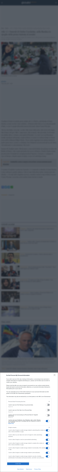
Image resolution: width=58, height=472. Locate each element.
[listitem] (29, 401)
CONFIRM (18, 463)
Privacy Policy (37, 469)
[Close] (55, 375)
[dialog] (29, 422)
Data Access (29, 469)
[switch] (48, 405)
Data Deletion (20, 469)
